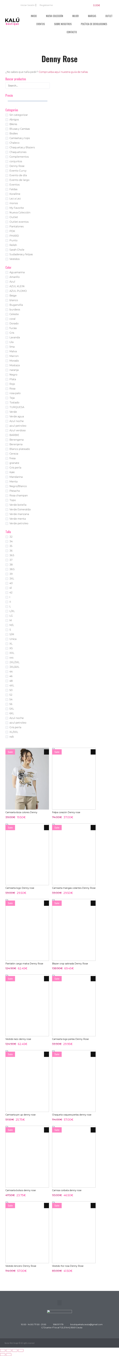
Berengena (16, 439)
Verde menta (17, 518)
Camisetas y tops (19, 138)
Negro (13, 374)
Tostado (14, 402)
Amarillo (14, 277)
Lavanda (14, 337)
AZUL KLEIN (16, 286)
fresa (12, 458)
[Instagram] (111, 1343)
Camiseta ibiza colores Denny (21, 812)
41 (10, 587)
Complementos (19, 156)
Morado (14, 360)
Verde (13, 411)
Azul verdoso (17, 430)
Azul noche (16, 421)
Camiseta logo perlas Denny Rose (70, 1039)
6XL (11, 713)
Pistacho (14, 490)
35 (10, 546)
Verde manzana (19, 514)
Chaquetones (17, 152)
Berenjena (15, 444)
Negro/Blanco (18, 486)
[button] (59, 1302)
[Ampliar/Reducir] (2, 1350)
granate (14, 463)
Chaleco (14, 142)
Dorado (14, 323)
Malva (13, 351)
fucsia (13, 328)
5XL (11, 708)
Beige (13, 295)
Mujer (75, 16)
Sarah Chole (16, 249)
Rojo (12, 383)
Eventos (40, 24)
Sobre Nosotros (63, 24)
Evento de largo (19, 180)
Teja (12, 397)
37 (11, 560)
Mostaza (14, 365)
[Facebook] (104, 1343)
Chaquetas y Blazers (22, 147)
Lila (11, 342)
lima (12, 346)
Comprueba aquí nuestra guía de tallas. (63, 72)
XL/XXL (13, 732)
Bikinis (13, 124)
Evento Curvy (17, 170)
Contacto (72, 32)
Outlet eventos (19, 221)
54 (10, 699)
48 (11, 680)
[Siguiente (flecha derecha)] (8, 1354)
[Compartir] (14, 1350)
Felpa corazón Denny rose (66, 812)
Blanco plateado (19, 449)
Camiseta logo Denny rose (19, 888)
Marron (14, 356)
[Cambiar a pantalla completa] (8, 1350)
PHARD (14, 235)
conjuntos (15, 161)
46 (10, 676)
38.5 (12, 569)
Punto (13, 240)
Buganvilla (16, 304)
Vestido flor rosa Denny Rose (68, 1266)
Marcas (92, 16)
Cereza (13, 453)
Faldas (13, 189)
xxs (11, 657)
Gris (11, 332)
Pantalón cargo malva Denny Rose (24, 963)
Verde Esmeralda (20, 509)
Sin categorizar (18, 114)
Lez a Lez (15, 198)
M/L (11, 625)
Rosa (12, 388)
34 (11, 541)
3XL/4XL (14, 666)
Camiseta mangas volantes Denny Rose (74, 888)
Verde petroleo (18, 523)
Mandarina (16, 476)
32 (11, 536)
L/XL (12, 611)
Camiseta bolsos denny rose (20, 1190)
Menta (13, 481)
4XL (11, 685)
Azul (12, 281)
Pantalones (16, 226)
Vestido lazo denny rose (18, 1039)
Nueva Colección (54, 16)
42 (11, 592)
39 (11, 573)
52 (10, 694)
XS (11, 648)
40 (11, 583)
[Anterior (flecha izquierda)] (2, 1354)
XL (11, 643)
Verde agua (16, 416)
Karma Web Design (11, 1343)
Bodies (13, 133)
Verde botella (17, 504)
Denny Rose (16, 166)
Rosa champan (18, 495)
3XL (11, 578)
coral (12, 318)
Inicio (34, 16)
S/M (11, 634)
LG (11, 615)
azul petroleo (17, 425)
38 (11, 564)
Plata (12, 379)
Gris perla (15, 467)
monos (13, 203)
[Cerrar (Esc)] (20, 1350)
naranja (14, 370)
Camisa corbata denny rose (67, 1190)
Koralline (14, 193)
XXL (11, 652)
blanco (13, 300)
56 (10, 704)
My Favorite (16, 207)
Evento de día (18, 175)
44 (11, 671)
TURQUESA (16, 407)
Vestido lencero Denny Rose (20, 1266)
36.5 (11, 555)
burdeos (14, 309)
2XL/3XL (14, 662)
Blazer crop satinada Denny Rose (70, 963)
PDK (12, 231)
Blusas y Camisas (19, 128)
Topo (12, 500)
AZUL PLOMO (18, 290)
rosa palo (15, 393)
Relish (13, 245)
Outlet (108, 16)
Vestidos (14, 259)
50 (11, 690)
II (10, 601)
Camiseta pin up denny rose (20, 1114)
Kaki (12, 472)
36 (10, 550)
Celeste (14, 314)
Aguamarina (17, 272)
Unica (12, 639)
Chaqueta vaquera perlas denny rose (71, 1114)
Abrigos (14, 119)
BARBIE (14, 435)
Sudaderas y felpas (21, 254)
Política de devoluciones (94, 24)
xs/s (11, 736)
